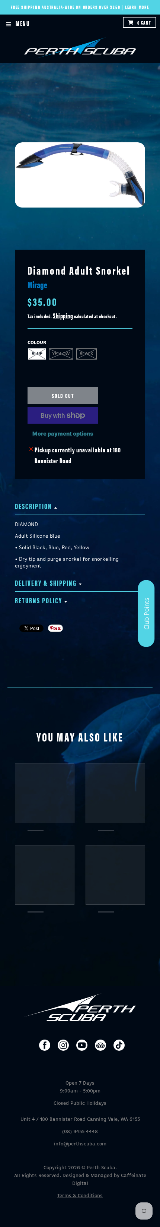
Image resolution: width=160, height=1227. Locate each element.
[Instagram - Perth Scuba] (63, 1045)
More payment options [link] (62, 433)
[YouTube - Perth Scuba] (81, 1045)
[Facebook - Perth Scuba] (44, 1045)
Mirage (37, 284)
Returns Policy (38, 600)
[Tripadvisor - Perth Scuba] (100, 1045)
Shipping (63, 315)
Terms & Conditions (80, 1195)
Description (33, 505)
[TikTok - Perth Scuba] (119, 1045)
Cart (144, 22)
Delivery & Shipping (46, 582)
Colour (37, 343)
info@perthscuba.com (80, 1144)
